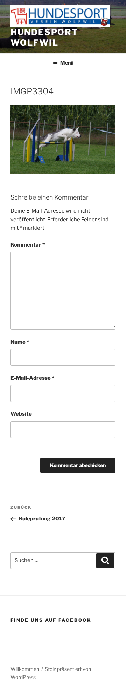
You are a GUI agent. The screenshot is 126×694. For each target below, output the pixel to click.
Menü (67, 63)
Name (19, 342)
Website (21, 414)
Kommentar (27, 245)
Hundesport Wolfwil (44, 37)
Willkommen (24, 669)
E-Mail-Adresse (32, 378)
